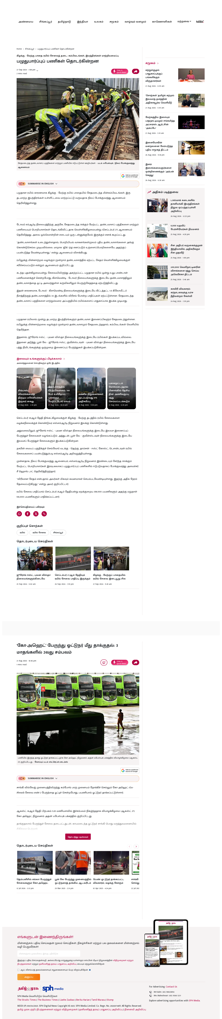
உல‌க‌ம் (98, 21)
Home (19, 49)
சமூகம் (114, 21)
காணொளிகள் (162, 21)
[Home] (52, 988)
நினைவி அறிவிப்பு (135, 1010)
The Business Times (48, 1000)
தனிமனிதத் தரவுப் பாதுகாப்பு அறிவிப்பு (58, 964)
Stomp (110, 1000)
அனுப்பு (28, 977)
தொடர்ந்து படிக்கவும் (78, 837)
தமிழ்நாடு (64, 21)
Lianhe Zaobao (67, 1000)
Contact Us (171, 987)
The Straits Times (26, 1000)
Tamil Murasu (98, 1000)
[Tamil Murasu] (28, 988)
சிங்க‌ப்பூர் (45, 21)
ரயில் (22, 532)
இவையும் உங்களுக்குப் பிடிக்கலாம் (39, 359)
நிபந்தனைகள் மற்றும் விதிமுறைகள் (57, 1010)
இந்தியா (82, 21)
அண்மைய (25, 21)
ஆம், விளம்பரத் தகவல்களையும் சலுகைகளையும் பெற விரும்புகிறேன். (55, 969)
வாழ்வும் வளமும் (135, 21)
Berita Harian (83, 1000)
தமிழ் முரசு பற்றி (26, 1010)
